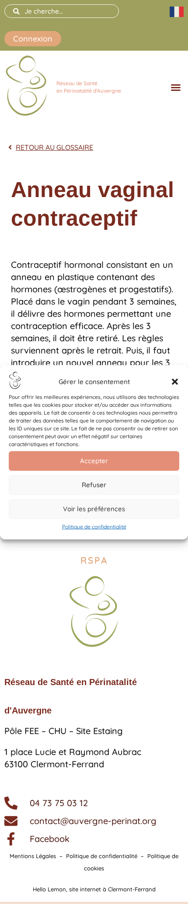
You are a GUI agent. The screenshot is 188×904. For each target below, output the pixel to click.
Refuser (94, 485)
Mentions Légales (33, 855)
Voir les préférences (94, 509)
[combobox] (61, 11)
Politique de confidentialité (94, 526)
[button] (175, 382)
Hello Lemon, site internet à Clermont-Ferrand (94, 889)
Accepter (94, 461)
